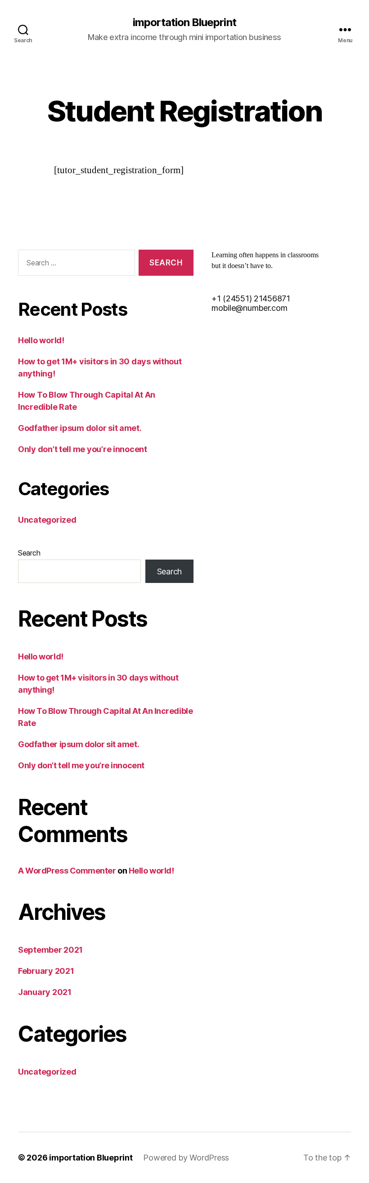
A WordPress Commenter (67, 870)
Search (29, 552)
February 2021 (46, 971)
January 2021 (45, 992)
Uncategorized (47, 519)
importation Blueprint (184, 22)
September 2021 (50, 949)
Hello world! (41, 340)
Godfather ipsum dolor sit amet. (80, 428)
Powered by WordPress (186, 1157)
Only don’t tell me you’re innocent (82, 449)
